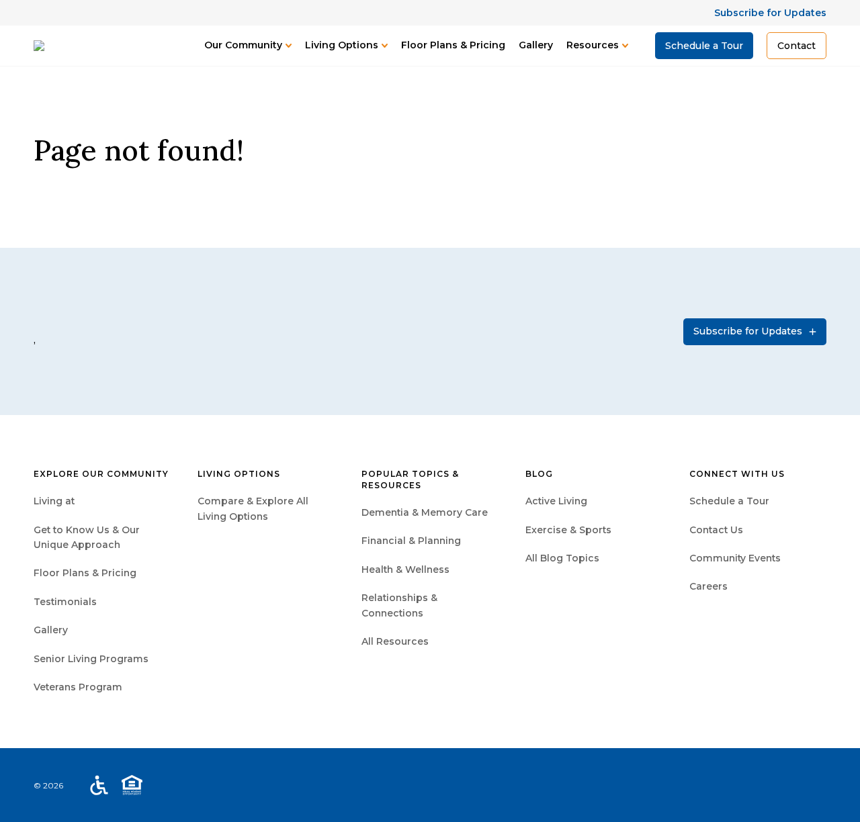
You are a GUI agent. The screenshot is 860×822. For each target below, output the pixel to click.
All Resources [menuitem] (395, 641)
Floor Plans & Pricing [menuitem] (85, 573)
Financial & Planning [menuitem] (411, 541)
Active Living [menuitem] (556, 501)
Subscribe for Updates (770, 13)
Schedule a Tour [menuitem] (729, 501)
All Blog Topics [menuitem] (562, 558)
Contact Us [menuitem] (716, 530)
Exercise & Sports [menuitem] (568, 530)
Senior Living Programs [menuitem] (91, 659)
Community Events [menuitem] (735, 558)
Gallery (536, 45)
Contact (796, 46)
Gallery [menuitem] (51, 630)
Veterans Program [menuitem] (78, 687)
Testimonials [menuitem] (65, 602)
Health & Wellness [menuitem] (405, 569)
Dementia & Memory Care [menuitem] (424, 512)
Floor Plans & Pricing (453, 45)
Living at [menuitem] (54, 501)
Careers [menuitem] (708, 586)
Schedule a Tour (704, 46)
